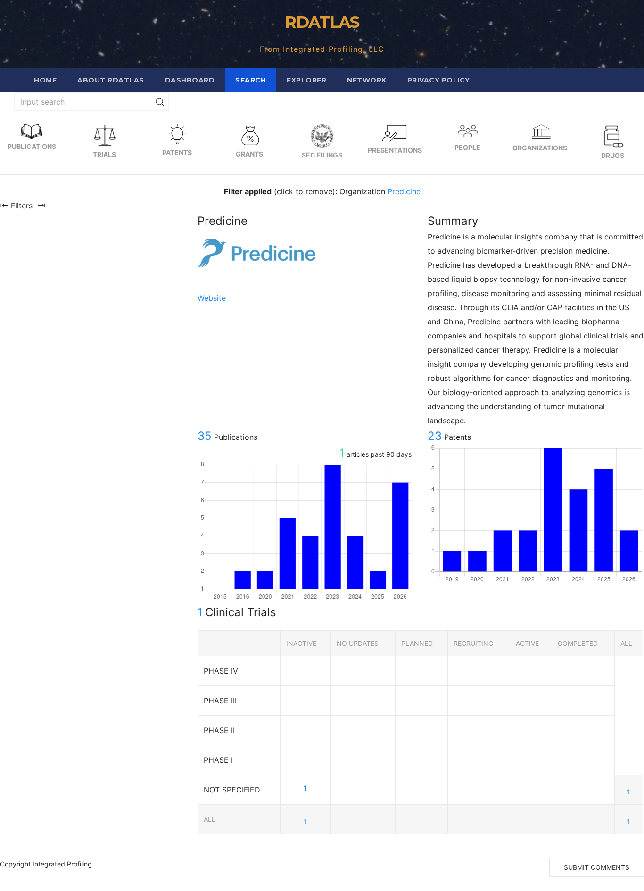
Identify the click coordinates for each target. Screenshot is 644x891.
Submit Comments (596, 867)
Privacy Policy (438, 80)
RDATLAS (322, 22)
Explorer (306, 80)
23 (435, 436)
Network (367, 80)
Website (212, 298)
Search (250, 80)
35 (205, 436)
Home (45, 80)
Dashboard (190, 80)
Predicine (404, 191)
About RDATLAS (110, 80)
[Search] (159, 101)
